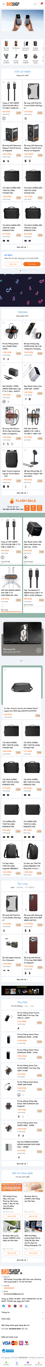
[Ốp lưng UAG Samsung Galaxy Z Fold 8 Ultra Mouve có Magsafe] (33, 132)
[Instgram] (21, 1306)
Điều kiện (13, 264)
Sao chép (32, 264)
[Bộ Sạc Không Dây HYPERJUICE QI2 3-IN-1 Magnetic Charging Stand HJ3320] (33, 331)
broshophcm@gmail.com (14, 1294)
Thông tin (5, 1312)
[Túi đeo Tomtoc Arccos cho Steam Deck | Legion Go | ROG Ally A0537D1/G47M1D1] (22, 686)
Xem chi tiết (12, 1216)
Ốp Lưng (22, 883)
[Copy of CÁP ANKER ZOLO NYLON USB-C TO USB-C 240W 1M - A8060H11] (11, 90)
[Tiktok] (15, 1306)
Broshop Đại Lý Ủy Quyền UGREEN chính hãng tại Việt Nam (11, 1238)
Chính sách (5, 1319)
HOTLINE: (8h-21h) (14, 1329)
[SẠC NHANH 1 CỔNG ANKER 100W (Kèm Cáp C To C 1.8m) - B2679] (11, 373)
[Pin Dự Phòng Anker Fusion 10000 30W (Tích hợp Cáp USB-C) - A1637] (8, 1018)
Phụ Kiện (22, 1002)
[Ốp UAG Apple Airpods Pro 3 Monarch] (11, 945)
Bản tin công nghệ (22, 1173)
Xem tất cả (21, 247)
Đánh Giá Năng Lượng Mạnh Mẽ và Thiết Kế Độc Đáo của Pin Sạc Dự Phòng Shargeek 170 (32, 1240)
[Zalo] (26, 1306)
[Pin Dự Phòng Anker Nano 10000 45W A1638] (8, 1087)
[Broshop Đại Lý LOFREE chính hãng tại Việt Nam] (33, 1187)
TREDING (22, 312)
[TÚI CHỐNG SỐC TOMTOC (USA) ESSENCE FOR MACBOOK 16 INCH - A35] (11, 809)
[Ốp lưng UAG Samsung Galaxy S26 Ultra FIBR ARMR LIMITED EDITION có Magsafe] (33, 902)
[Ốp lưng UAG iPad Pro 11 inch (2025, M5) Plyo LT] (33, 90)
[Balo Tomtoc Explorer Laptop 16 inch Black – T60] (11, 458)
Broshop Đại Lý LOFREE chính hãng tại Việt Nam (32, 1198)
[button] (20, 270)
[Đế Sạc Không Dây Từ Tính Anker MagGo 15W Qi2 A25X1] (33, 458)
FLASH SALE (26, 500)
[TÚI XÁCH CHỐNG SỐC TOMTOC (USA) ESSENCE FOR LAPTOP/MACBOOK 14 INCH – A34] (33, 212)
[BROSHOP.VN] (14, 4)
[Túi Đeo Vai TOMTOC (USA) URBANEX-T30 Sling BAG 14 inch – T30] (33, 851)
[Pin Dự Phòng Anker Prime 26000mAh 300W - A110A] (8, 1055)
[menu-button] (3, 4)
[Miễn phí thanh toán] (22, 1343)
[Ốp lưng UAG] (22, 633)
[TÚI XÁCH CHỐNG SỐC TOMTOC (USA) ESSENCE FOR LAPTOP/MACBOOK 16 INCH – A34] (11, 212)
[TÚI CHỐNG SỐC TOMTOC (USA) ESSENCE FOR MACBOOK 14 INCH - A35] (33, 809)
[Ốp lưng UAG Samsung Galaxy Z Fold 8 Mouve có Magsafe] (11, 132)
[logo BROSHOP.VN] (22, 1271)
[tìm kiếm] (35, 4)
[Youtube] (9, 1306)
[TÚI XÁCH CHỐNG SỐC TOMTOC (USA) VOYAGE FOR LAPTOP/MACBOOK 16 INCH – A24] (11, 175)
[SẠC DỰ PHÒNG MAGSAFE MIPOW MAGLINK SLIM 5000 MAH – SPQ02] (8, 1147)
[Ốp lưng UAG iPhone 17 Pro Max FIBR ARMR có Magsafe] (33, 945)
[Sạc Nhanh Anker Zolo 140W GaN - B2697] (33, 373)
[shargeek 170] (22, 990)
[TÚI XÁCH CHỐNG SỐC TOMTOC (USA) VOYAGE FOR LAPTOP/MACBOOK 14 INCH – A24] (33, 175)
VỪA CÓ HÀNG (22, 71)
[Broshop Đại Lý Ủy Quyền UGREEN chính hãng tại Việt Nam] (11, 1226)
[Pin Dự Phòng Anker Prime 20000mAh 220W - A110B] (8, 1039)
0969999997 (9, 1288)
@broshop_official (12, 290)
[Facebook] (3, 1306)
